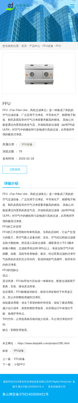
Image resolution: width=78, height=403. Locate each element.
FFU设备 (48, 45)
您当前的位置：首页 (15, 45)
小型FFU (19, 364)
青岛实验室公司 (57, 386)
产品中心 (34, 45)
